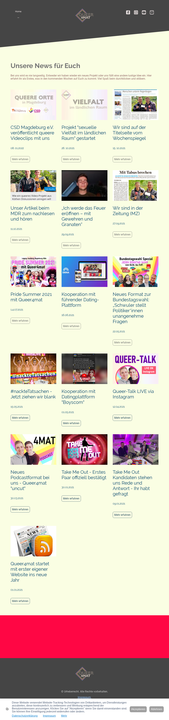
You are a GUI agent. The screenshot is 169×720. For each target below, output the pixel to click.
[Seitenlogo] (84, 15)
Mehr (64, 715)
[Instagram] (136, 12)
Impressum (84, 697)
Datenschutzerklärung (25, 715)
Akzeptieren (138, 709)
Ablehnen (156, 709)
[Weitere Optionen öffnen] (18, 17)
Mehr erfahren (20, 159)
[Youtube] (144, 12)
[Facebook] (128, 12)
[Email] (152, 12)
